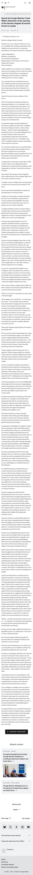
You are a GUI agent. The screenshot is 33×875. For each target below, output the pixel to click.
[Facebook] (17, 827)
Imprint (3, 859)
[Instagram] (23, 827)
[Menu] (30, 3)
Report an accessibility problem (9, 867)
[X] (11, 827)
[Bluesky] (5, 827)
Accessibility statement (7, 864)
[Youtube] (29, 827)
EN (5, 2)
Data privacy (4, 862)
